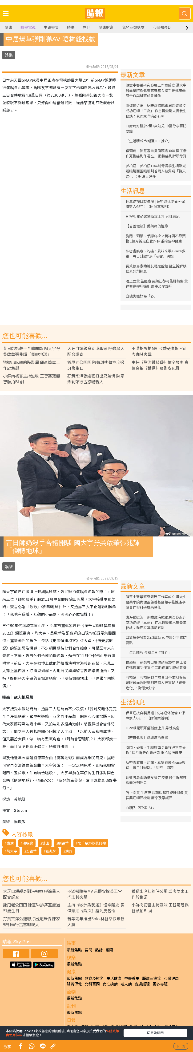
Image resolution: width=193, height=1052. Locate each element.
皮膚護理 (142, 984)
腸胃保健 (74, 984)
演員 (68, 851)
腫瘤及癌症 (151, 978)
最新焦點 (74, 950)
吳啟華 (31, 851)
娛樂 (9, 55)
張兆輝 (51, 851)
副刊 (86, 27)
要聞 (88, 950)
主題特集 (51, 27)
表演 (10, 843)
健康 (8, 27)
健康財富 (106, 27)
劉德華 (63, 843)
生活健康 (113, 978)
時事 (71, 27)
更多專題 (160, 984)
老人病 (126, 984)
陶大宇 (12, 851)
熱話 (99, 950)
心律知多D (162, 27)
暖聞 (109, 950)
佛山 (45, 843)
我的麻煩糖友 (133, 27)
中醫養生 (131, 978)
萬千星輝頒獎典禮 (92, 843)
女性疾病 (110, 984)
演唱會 (28, 843)
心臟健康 (171, 978)
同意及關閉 (155, 1032)
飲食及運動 (94, 978)
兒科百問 (92, 984)
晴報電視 (28, 27)
